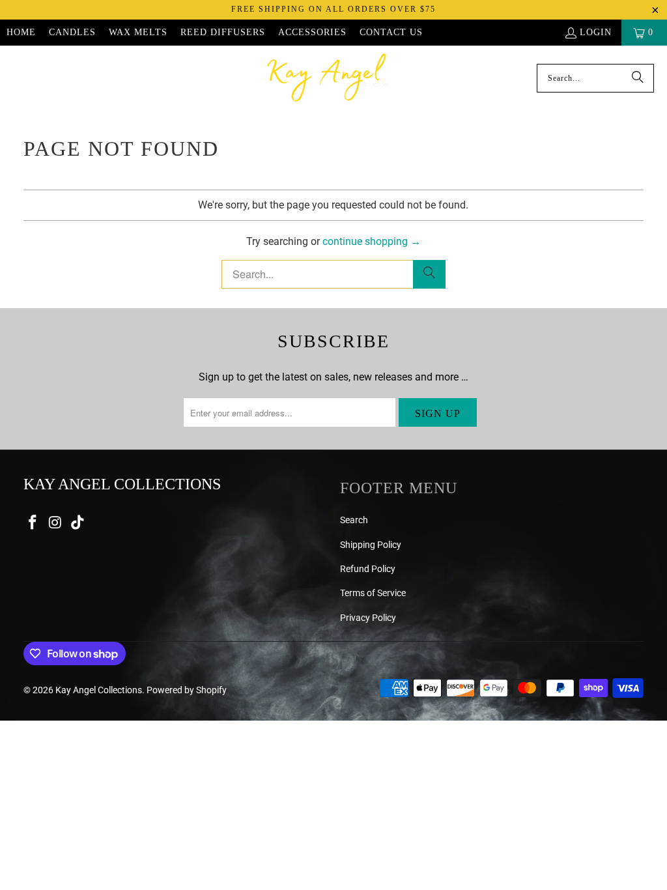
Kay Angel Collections (98, 690)
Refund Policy (367, 569)
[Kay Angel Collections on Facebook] (33, 523)
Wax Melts (138, 32)
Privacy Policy (368, 617)
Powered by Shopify (187, 690)
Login (596, 32)
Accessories (312, 32)
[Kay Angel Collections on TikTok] (78, 523)
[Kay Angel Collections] (328, 78)
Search (354, 520)
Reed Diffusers (222, 32)
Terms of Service (373, 593)
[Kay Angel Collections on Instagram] (55, 523)
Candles (72, 32)
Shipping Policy (370, 544)
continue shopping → (371, 241)
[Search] (637, 78)
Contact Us (391, 32)
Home (21, 32)
